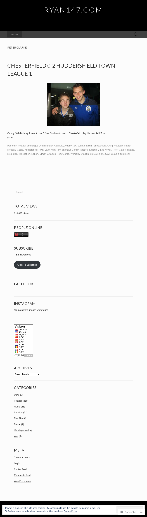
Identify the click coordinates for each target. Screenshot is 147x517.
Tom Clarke (63, 154)
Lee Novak (105, 149)
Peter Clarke (119, 149)
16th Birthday (46, 145)
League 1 (94, 149)
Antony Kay (70, 145)
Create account (22, 457)
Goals (20, 149)
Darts (17, 395)
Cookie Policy (70, 511)
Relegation (24, 154)
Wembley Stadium (79, 154)
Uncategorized (21, 430)
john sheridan (64, 149)
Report (34, 154)
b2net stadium (85, 145)
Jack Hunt (50, 149)
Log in (17, 463)
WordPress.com (22, 481)
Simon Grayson (48, 154)
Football (22, 145)
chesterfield (100, 145)
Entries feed (20, 469)
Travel (17, 424)
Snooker (18, 412)
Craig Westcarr (115, 145)
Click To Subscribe (27, 264)
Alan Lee (58, 145)
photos (130, 149)
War (16, 436)
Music (17, 406)
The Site (18, 418)
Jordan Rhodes (80, 149)
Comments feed (22, 475)
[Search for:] (136, 34)
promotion (12, 154)
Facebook (24, 284)
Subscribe (23, 248)
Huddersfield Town (34, 149)
